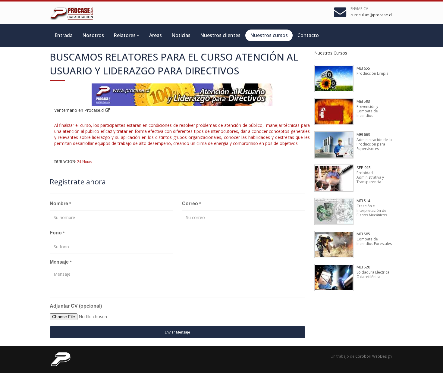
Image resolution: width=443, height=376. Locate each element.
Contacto (308, 35)
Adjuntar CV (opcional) (76, 306)
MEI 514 (363, 200)
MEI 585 (363, 234)
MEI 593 (363, 101)
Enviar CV (359, 8)
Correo (191, 203)
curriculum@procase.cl (371, 14)
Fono (57, 232)
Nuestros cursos (269, 35)
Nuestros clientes (220, 35)
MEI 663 (363, 134)
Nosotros (93, 35)
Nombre (60, 203)
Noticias (180, 35)
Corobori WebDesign (373, 356)
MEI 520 (363, 267)
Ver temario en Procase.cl (79, 110)
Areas (155, 35)
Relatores (125, 35)
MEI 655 (363, 68)
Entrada (64, 35)
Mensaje (60, 262)
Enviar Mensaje (177, 332)
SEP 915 (364, 167)
